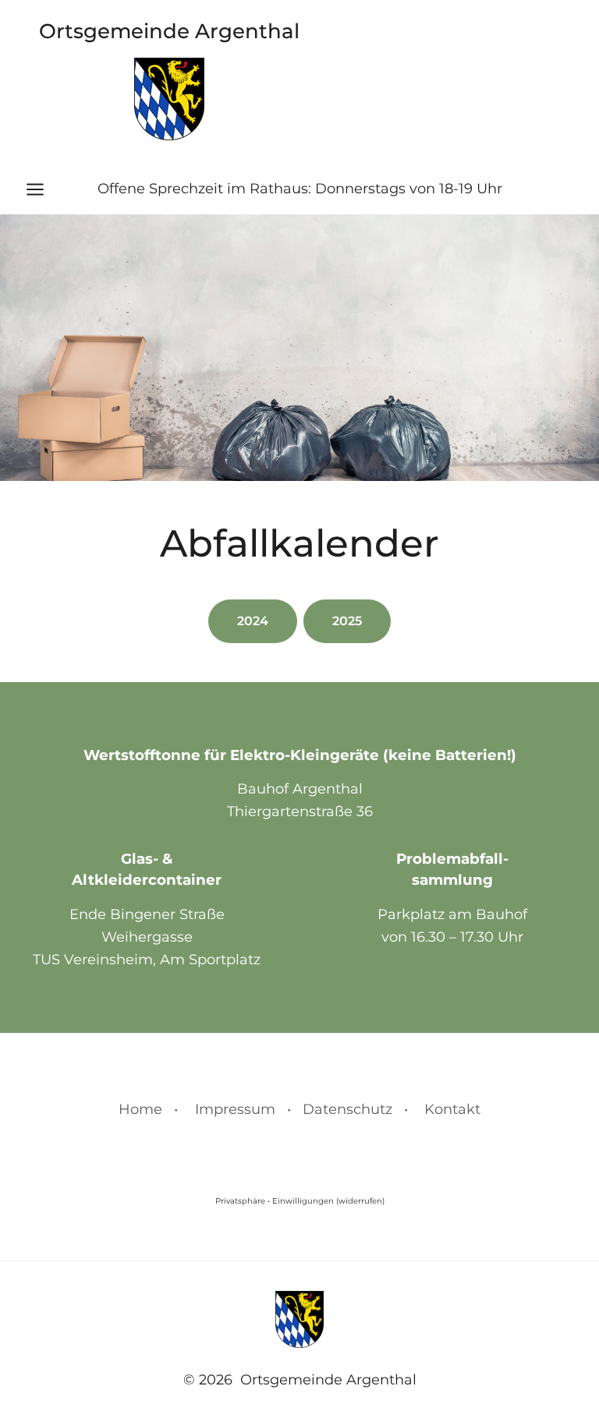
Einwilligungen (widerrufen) (328, 1201)
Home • (148, 1109)
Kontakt (452, 1109)
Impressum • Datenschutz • (301, 1109)
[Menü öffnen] (43, 189)
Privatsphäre (240, 1201)
